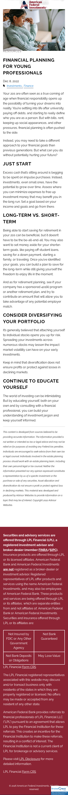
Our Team (11, 42)
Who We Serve (15, 33)
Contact (10, 60)
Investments (14, 85)
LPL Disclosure (29, 759)
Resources (12, 51)
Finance (28, 85)
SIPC (53, 550)
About (8, 16)
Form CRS (29, 667)
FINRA (43, 550)
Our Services (14, 24)
